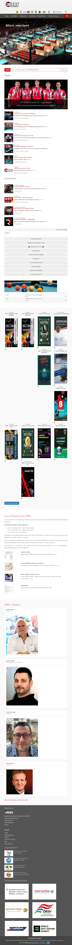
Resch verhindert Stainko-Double (23, 157)
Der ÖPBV (14, 16)
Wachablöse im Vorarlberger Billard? (24, 208)
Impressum (42, 942)
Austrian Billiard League (36, 255)
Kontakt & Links (41, 16)
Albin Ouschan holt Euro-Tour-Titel (23, 135)
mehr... (47, 115)
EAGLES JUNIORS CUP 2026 (22, 186)
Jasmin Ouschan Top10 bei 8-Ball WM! (24, 113)
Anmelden (57, 12)
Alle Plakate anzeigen (12, 503)
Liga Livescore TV (36, 274)
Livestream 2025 (36, 239)
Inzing (26, 296)
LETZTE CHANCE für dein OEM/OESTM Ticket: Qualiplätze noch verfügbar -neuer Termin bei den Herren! (35, 70)
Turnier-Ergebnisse (36, 262)
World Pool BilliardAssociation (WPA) (19, 866)
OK (48, 943)
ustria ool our (36, 247)
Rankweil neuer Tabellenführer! (36, 100)
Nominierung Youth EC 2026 (22, 168)
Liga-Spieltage (36, 266)
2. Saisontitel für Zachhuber (21, 124)
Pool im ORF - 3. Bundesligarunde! (23, 197)
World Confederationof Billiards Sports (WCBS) (21, 873)
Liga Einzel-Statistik (36, 270)
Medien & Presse (53, 16)
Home (6, 16)
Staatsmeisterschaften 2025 (36, 243)
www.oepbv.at (8, 843)
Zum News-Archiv (61, 229)
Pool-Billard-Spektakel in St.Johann (23, 146)
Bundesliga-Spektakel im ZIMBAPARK (24, 219)
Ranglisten (36, 259)
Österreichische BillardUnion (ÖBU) (20, 852)
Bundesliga (36, 251)
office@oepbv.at (9, 835)
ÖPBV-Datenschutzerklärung (32, 942)
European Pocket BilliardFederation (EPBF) (21, 859)
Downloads (33, 16)
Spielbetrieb (23, 16)
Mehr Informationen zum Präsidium (15, 800)
